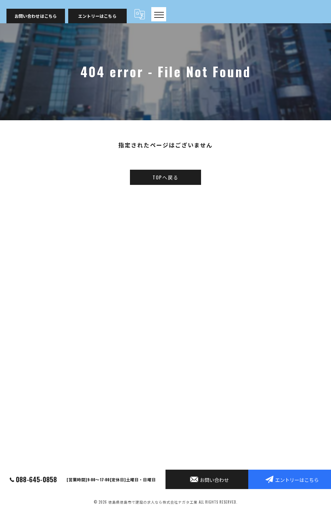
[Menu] (158, 14)
